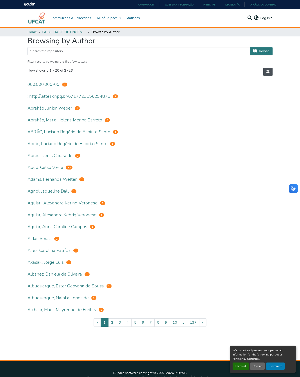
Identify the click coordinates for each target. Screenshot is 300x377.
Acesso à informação (179, 4)
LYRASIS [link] (181, 373)
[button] (36, 18)
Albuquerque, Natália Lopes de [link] (58, 298)
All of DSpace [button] (107, 18)
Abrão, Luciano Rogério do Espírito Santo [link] (67, 144)
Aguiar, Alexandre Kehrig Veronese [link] (61, 215)
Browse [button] (263, 51)
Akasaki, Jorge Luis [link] (45, 262)
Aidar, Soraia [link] (39, 239)
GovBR (29, 4)
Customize (275, 366)
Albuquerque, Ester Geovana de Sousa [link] (65, 286)
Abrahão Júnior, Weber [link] (49, 108)
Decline (257, 366)
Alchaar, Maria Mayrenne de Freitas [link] (61, 310)
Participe (209, 4)
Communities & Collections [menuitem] (71, 18)
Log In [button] (265, 18)
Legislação (232, 4)
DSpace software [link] (125, 373)
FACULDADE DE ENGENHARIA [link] (64, 32)
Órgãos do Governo (263, 4)
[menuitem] (108, 18)
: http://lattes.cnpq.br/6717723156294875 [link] (68, 96)
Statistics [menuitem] (133, 18)
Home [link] (32, 32)
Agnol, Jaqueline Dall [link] (48, 191)
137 (193, 322)
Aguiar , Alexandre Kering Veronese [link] (62, 203)
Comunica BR (146, 4)
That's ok (240, 366)
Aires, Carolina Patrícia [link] (49, 250)
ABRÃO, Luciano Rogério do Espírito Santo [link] (68, 132)
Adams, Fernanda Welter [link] (52, 179)
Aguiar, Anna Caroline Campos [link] (57, 227)
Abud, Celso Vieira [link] (45, 167)
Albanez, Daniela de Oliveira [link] (54, 274)
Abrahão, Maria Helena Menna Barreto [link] (64, 120)
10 (175, 322)
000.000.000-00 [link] (43, 84)
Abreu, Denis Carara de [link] (49, 156)
